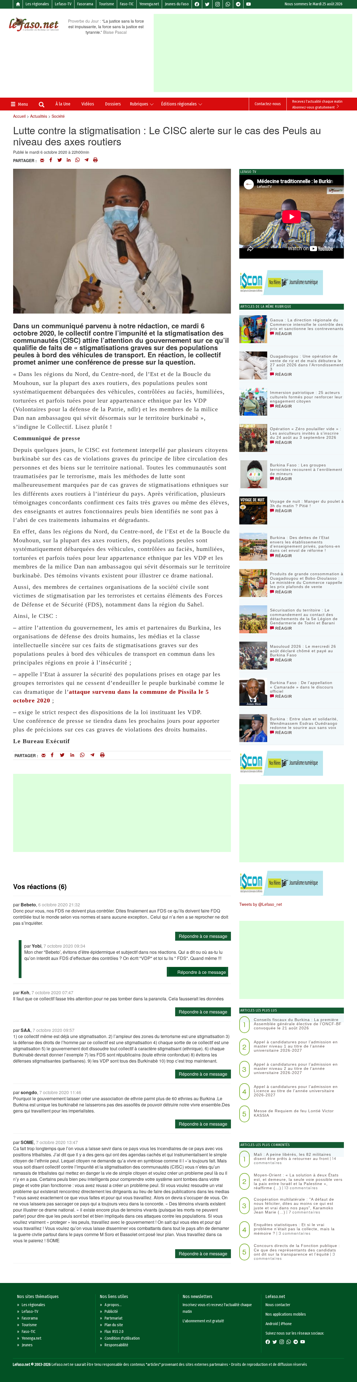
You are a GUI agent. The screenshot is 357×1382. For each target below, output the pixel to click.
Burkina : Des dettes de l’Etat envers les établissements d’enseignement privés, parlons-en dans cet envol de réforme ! (305, 544)
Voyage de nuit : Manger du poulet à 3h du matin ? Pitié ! (307, 503)
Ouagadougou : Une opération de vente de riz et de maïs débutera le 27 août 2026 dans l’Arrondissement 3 (306, 362)
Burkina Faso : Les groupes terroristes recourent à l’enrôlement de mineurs (306, 469)
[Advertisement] (255, 53)
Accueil (19, 116)
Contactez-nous (268, 104)
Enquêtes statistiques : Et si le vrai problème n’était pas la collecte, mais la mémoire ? (294, 1229)
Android (272, 1323)
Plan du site (114, 1325)
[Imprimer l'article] (95, 160)
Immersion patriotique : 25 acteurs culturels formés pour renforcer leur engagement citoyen (306, 396)
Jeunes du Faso (177, 4)
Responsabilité (116, 1345)
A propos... (113, 1304)
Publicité (111, 1311)
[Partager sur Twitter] (59, 160)
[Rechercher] (41, 105)
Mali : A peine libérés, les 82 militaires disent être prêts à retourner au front (292, 1156)
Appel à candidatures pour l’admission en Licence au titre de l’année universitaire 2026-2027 (296, 1090)
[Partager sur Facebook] (51, 160)
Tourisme (106, 4)
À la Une (63, 104)
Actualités (38, 116)
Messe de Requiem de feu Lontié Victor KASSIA (294, 1113)
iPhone (286, 1323)
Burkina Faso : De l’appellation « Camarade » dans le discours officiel (301, 687)
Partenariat (113, 1318)
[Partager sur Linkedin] (68, 160)
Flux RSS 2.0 (114, 1331)
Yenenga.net (149, 4)
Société (58, 116)
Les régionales (37, 4)
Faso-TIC (127, 4)
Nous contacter (278, 1304)
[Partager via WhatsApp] (77, 160)
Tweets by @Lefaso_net (260, 904)
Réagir (283, 333)
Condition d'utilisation (122, 1338)
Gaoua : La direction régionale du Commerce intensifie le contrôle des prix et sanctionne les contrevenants (307, 324)
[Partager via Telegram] (86, 160)
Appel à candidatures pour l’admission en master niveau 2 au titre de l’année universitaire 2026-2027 (296, 1068)
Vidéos (87, 104)
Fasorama (85, 4)
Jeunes (27, 1345)
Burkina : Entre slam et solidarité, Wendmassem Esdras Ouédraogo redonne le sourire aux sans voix (304, 723)
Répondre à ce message (203, 936)
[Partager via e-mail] (42, 160)
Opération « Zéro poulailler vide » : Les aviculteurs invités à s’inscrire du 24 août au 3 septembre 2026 (305, 433)
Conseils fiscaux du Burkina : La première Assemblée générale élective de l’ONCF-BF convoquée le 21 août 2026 (298, 1024)
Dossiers (113, 104)
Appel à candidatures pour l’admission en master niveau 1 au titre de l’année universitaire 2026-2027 (296, 1046)
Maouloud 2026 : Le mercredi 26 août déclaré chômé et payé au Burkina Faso (303, 650)
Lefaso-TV (63, 4)
